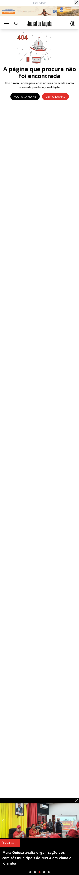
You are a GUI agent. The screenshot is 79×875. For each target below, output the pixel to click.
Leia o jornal (55, 96)
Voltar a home (25, 96)
